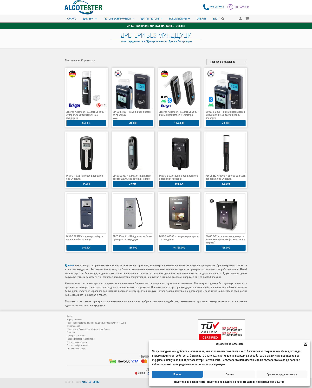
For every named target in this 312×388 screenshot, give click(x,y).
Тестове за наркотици (117, 18)
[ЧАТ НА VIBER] (230, 7)
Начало (71, 18)
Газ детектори (178, 18)
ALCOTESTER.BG (90, 381)
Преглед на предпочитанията (282, 374)
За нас (70, 316)
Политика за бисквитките (189, 381)
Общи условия (73, 326)
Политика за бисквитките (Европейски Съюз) (88, 329)
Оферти (201, 18)
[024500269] (206, 7)
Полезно (71, 332)
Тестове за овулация (76, 348)
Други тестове (150, 18)
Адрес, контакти (74, 319)
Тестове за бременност (78, 345)
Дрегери (88, 18)
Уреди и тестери (137, 41)
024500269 (216, 7)
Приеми (177, 374)
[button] (305, 344)
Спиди (141, 372)
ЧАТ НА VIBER (241, 7)
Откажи (230, 374)
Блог (216, 18)
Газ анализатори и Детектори (81, 339)
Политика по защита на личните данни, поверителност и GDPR (245, 381)
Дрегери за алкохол (157, 41)
